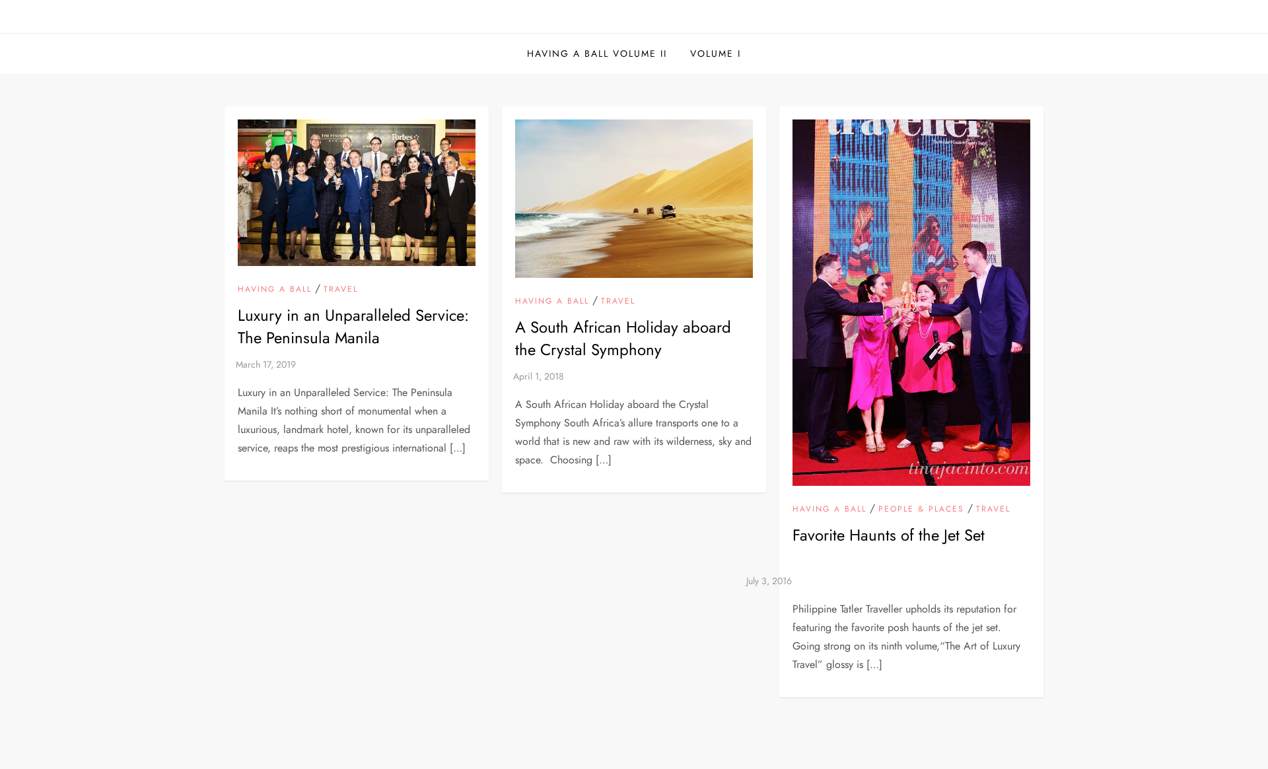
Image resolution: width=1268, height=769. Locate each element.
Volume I (715, 53)
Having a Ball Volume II (597, 53)
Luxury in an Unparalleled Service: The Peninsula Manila (353, 326)
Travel (341, 289)
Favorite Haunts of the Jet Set (888, 535)
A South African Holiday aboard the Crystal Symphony (623, 338)
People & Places (921, 509)
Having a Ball (275, 289)
